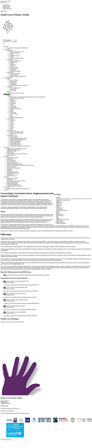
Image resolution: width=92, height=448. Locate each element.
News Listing (13, 82)
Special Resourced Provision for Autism (17, 153)
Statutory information (15, 71)
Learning (7, 94)
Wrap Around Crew (12, 175)
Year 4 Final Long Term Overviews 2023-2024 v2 (15, 299)
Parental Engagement (13, 162)
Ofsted (12, 56)
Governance (10, 72)
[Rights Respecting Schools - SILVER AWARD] (15, 437)
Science (12, 102)
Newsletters (13, 84)
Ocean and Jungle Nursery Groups (16, 180)
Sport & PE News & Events (17, 93)
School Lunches (11, 166)
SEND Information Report (13, 149)
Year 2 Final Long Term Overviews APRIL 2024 (15, 287)
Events (9, 91)
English (12, 99)
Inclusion (7, 147)
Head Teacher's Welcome (16, 51)
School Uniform (11, 161)
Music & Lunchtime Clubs (16, 131)
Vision (12, 54)
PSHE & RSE (13, 113)
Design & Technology (15, 108)
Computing (13, 103)
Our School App (7, 8)
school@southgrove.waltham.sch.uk (10, 408)
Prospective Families (12, 157)
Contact (6, 189)
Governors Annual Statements (18, 76)
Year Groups (10, 118)
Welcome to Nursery (12, 178)
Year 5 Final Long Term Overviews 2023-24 (14, 305)
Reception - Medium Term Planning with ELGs (12, 321)
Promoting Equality (15, 142)
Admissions (13, 64)
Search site (3, 439)
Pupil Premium (14, 67)
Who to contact (11, 155)
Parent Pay (10, 158)
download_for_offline (8, 282)
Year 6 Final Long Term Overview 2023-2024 (14, 312)
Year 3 (12, 124)
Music (11, 111)
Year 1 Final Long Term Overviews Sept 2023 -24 (15, 281)
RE (11, 115)
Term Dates (13, 90)
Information (10, 59)
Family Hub (10, 174)
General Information (15, 73)
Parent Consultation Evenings (15, 164)
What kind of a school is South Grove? (17, 148)
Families (7, 156)
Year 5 (12, 126)
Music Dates (13, 89)
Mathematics (13, 100)
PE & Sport (13, 112)
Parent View (6, 7)
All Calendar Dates (15, 87)
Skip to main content (6, 1)
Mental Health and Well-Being (18, 139)
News (8, 78)
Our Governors (14, 75)
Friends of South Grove (13, 173)
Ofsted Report (6, 6)
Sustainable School (15, 143)
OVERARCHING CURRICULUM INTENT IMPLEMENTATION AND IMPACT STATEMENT (26, 275)
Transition (9, 169)
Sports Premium (14, 68)
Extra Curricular (11, 130)
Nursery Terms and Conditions (15, 186)
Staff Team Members (15, 60)
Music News (13, 81)
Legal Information (9, 410)
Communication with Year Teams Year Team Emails (20, 165)
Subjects (9, 95)
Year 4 (12, 125)
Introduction (10, 50)
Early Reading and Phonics (17, 98)
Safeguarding (13, 62)
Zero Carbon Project (15, 144)
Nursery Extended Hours (13, 184)
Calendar (9, 86)
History (12, 104)
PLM (11, 129)
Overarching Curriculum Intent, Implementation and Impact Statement (27, 96)
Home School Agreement (13, 168)
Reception (13, 120)
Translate (14, 41)
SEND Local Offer (12, 151)
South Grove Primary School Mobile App (17, 47)
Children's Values (14, 55)
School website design (6, 413)
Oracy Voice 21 (14, 137)
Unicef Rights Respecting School (18, 138)
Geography (13, 106)
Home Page (6, 5)
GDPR (12, 63)
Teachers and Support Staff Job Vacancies (18, 188)
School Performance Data (16, 58)
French (12, 109)
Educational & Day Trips (16, 133)
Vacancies (7, 187)
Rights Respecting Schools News (18, 85)
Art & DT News (14, 80)
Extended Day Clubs (12, 171)
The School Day (11, 160)
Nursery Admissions (12, 183)
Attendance (13, 69)
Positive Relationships (16, 140)
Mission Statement (15, 53)
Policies (12, 66)
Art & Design (13, 107)
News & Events (8, 77)
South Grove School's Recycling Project (20, 146)
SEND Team (10, 152)
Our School (7, 49)
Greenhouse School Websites (21, 413)
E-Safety (9, 170)
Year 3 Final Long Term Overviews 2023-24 (14, 293)
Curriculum (10, 179)
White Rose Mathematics (16, 117)
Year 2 (12, 122)
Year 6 (12, 127)
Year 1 (12, 121)
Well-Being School (12, 135)
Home (6, 46)
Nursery (7, 177)
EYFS (11, 116)
